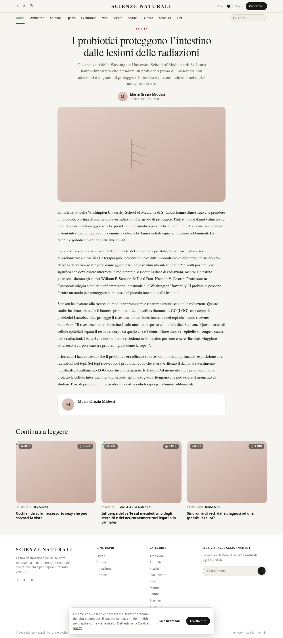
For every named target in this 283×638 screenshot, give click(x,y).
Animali (55, 18)
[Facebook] (17, 6)
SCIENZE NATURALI (141, 6)
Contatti (102, 575)
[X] (24, 6)
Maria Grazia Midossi (147, 94)
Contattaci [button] (256, 6)
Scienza (148, 18)
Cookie (250, 632)
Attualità (165, 18)
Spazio (71, 18)
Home (20, 18)
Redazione (104, 568)
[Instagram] (31, 6)
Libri (180, 18)
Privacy (238, 632)
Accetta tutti (198, 621)
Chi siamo (104, 562)
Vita (105, 18)
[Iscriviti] (262, 571)
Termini (262, 632)
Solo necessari (169, 621)
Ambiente (37, 18)
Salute (132, 18)
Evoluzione (88, 18)
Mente (117, 18)
